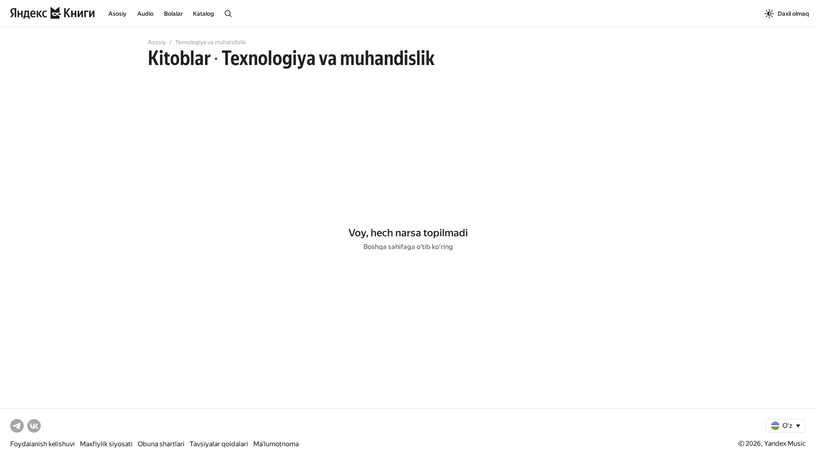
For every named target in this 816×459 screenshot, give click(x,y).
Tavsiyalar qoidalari (219, 444)
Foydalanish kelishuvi (42, 444)
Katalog (203, 13)
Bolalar (173, 13)
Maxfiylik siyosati (106, 444)
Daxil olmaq (793, 13)
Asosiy (117, 13)
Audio (145, 13)
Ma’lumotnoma (276, 444)
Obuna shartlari (161, 444)
